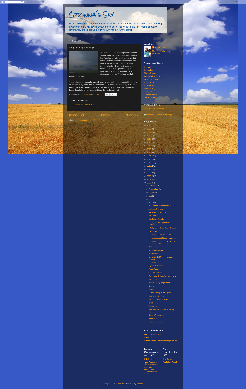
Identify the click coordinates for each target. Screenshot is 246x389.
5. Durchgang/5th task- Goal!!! (160, 235)
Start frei (151, 286)
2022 (149, 129)
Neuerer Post (76, 115)
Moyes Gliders (150, 73)
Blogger (139, 384)
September (153, 189)
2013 (149, 159)
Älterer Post (132, 115)
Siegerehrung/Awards (157, 212)
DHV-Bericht (149, 338)
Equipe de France (155, 266)
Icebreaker (148, 70)
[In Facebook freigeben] (113, 94)
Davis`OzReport (150, 85)
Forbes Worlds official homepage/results (160, 341)
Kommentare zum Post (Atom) (91, 120)
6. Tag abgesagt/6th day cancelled (162, 238)
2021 (149, 132)
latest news (153, 254)
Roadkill (151, 289)
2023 (149, 125)
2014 (149, 156)
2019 (149, 139)
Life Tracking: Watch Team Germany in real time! (150, 370)
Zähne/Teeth (153, 269)
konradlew (121, 384)
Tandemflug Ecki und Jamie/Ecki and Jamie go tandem (161, 242)
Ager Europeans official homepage (151, 363)
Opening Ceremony (156, 272)
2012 (149, 163)
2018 (149, 142)
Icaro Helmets (149, 82)
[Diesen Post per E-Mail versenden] (106, 94)
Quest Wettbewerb (156, 315)
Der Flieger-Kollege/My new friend (162, 276)
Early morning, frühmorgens (159, 293)
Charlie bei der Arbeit (157, 296)
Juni (151, 199)
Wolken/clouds (154, 247)
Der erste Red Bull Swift (158, 300)
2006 (149, 183)
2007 (149, 179)
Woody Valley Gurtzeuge (154, 76)
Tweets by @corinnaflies (154, 108)
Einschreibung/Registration (159, 283)
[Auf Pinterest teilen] (115, 94)
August (152, 192)
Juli (150, 196)
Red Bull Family (154, 303)
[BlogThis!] (108, 94)
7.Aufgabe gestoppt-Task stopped (162, 228)
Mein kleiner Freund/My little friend (162, 206)
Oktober (152, 186)
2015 (149, 152)
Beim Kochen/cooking (157, 250)
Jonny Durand (150, 92)
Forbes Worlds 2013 (152, 335)
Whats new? (153, 306)
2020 (149, 136)
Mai (150, 203)
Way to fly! (152, 279)
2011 (149, 166)
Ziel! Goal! (152, 231)
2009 (149, 173)
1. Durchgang (154, 262)
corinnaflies (160, 47)
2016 (149, 149)
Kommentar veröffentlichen (83, 105)
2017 (149, 146)
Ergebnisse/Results (156, 219)
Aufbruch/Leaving (155, 209)
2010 (149, 169)
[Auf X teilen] (110, 94)
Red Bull (147, 67)
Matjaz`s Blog (149, 88)
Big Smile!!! (153, 216)
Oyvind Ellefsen (150, 95)
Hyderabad (152, 319)
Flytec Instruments (151, 79)
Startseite (105, 115)
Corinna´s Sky (91, 14)
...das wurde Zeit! (155, 322)
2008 (149, 176)
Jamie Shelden (150, 98)
